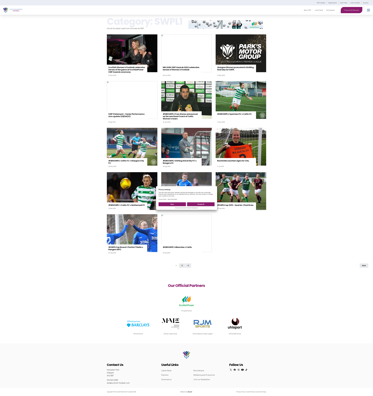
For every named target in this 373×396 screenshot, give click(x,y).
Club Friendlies (355, 3)
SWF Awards (321, 3)
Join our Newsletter (201, 379)
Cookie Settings (261, 392)
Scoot (190, 392)
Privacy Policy (240, 392)
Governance (166, 379)
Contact (365, 3)
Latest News (319, 10)
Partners (164, 375)
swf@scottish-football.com (118, 383)
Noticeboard (330, 10)
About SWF (307, 10)
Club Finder (343, 3)
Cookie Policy (250, 392)
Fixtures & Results (351, 10)
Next (364, 265)
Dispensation (332, 3)
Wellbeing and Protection (204, 375)
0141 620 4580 (112, 380)
